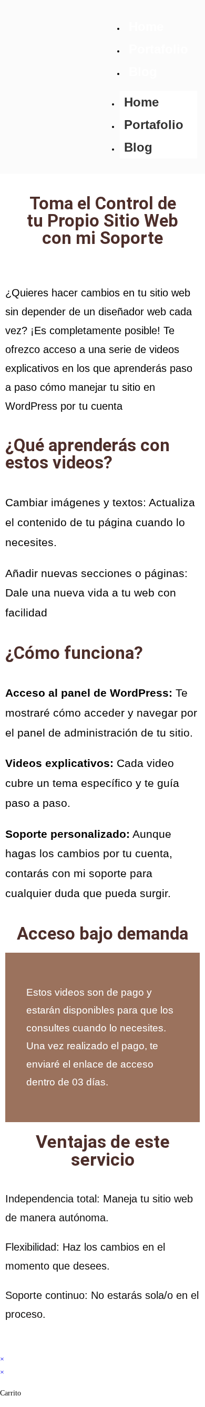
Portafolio (158, 49)
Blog (143, 72)
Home (146, 26)
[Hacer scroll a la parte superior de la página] (3, 1346)
